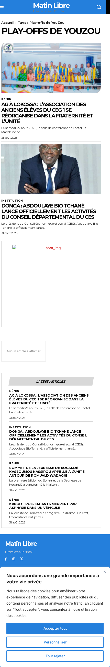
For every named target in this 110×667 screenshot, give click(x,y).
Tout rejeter (55, 656)
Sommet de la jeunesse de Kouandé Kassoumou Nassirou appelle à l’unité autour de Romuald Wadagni (46, 471)
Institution (12, 200)
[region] (55, 617)
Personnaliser (55, 642)
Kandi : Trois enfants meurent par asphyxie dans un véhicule (43, 506)
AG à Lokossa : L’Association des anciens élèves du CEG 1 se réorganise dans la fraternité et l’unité (47, 112)
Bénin (6, 99)
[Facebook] (5, 559)
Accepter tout (55, 628)
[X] (21, 559)
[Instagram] (13, 559)
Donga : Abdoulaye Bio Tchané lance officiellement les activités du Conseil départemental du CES (48, 211)
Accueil (7, 23)
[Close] (105, 571)
